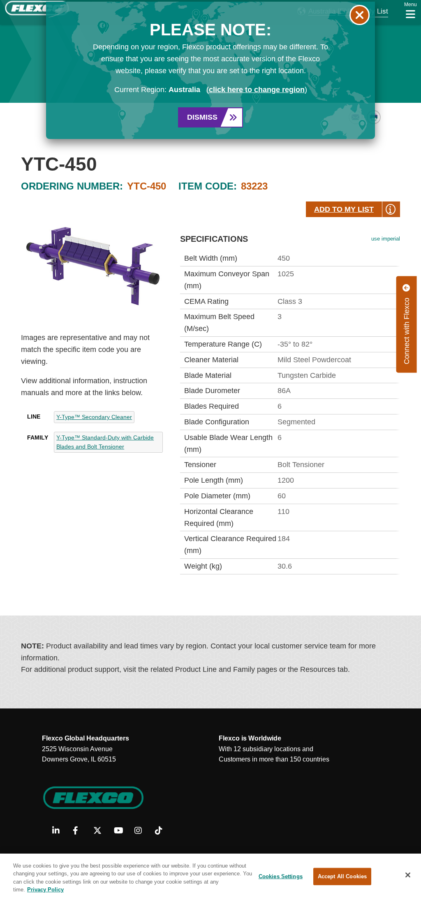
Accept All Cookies (342, 876)
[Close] (408, 875)
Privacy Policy (45, 889)
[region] (210, 876)
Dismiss (202, 117)
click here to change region (257, 90)
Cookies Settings (281, 876)
